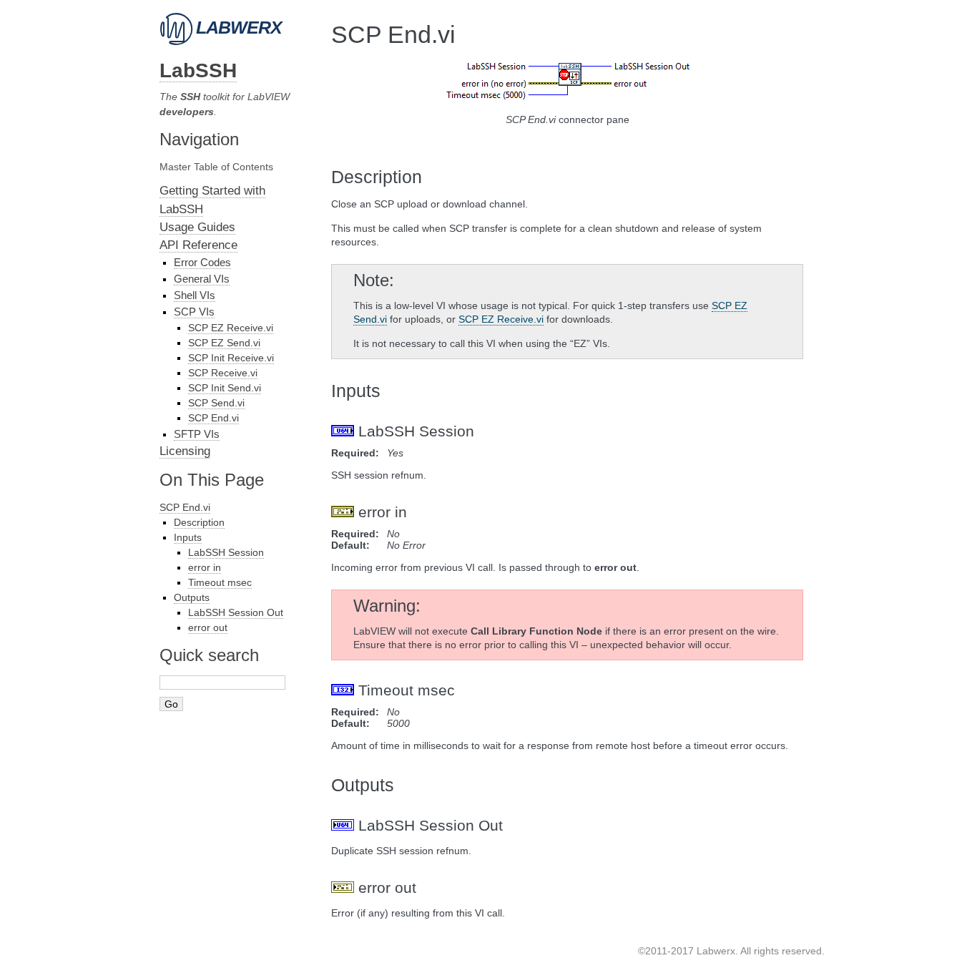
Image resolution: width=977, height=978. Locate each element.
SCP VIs (194, 311)
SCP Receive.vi (222, 372)
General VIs (202, 279)
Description (199, 522)
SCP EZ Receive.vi (230, 327)
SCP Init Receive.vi (231, 357)
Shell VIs (194, 295)
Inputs (188, 537)
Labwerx (237, 27)
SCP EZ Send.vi (224, 342)
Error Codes (202, 262)
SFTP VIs (197, 434)
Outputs (192, 597)
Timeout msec (220, 582)
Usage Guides (197, 227)
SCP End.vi (213, 418)
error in (204, 567)
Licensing (184, 451)
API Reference (198, 245)
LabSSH (198, 70)
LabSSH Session (226, 552)
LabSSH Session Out (235, 612)
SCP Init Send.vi (224, 387)
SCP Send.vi (216, 403)
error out (207, 627)
